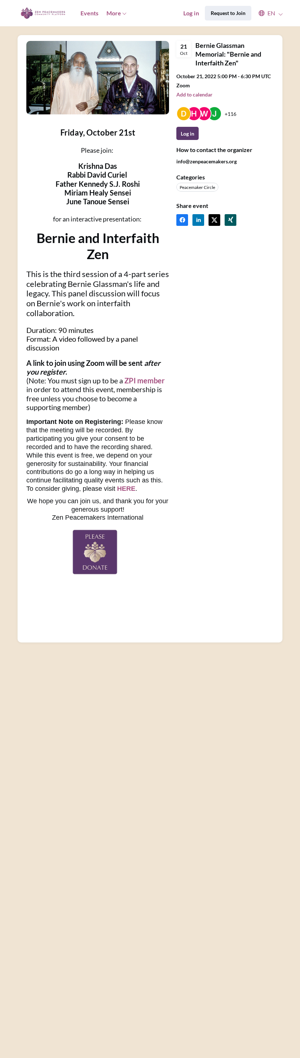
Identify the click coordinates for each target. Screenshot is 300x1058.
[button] (267, 13)
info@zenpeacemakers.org (206, 161)
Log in (191, 13)
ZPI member (144, 380)
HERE (126, 488)
